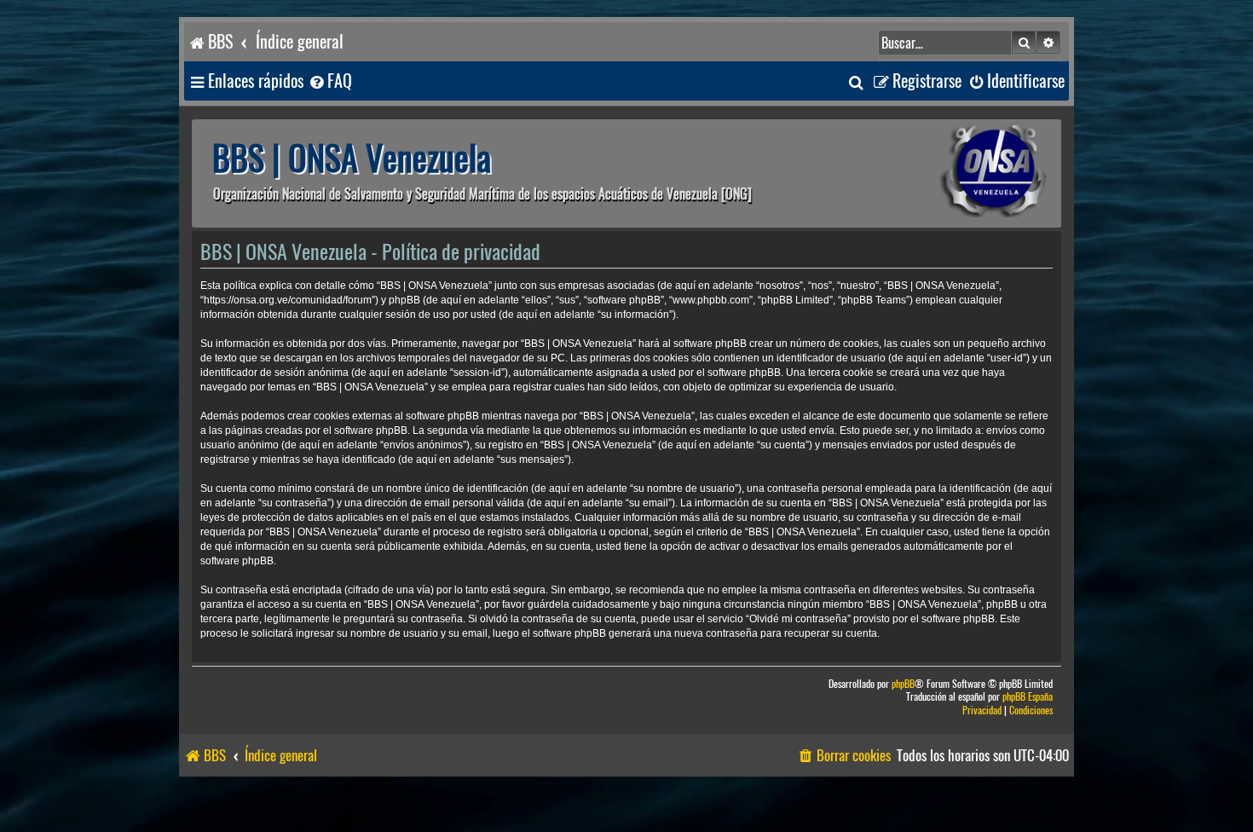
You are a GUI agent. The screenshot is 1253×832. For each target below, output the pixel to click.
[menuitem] (330, 81)
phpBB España (1027, 696)
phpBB (903, 684)
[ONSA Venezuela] (954, 173)
